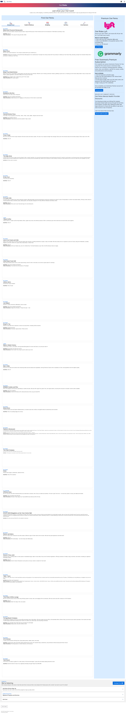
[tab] (11, 23)
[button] (121, 1)
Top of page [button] (4, 706)
